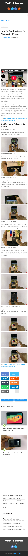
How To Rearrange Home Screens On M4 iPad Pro (13, 429)
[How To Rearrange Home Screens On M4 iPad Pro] (14, 418)
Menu (3, 15)
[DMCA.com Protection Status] (7, 514)
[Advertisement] (14, 54)
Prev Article (7, 400)
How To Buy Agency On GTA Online (11, 498)
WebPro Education (14, 3)
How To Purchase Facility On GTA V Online (13, 500)
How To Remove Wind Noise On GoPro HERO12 (13, 453)
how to (4, 26)
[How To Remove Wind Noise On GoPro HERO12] (14, 442)
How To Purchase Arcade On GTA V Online (13, 503)
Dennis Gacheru (6, 37)
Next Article (20, 400)
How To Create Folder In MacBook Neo (12, 495)
